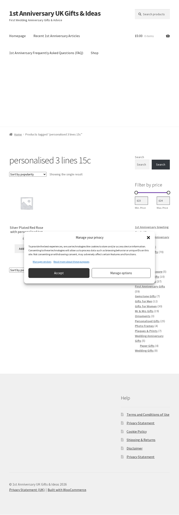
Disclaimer (135, 448)
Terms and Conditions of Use (148, 414)
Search (139, 157)
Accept (59, 273)
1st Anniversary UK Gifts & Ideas (55, 13)
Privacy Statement (141, 423)
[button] (148, 237)
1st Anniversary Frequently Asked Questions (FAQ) (46, 53)
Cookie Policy (137, 431)
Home (18, 134)
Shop (94, 53)
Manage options (121, 273)
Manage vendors (42, 261)
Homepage (17, 36)
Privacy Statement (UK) (27, 490)
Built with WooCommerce (67, 490)
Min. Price (140, 207)
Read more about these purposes (71, 261)
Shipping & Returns (141, 440)
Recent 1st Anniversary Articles (56, 36)
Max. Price (162, 207)
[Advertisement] (89, 94)
